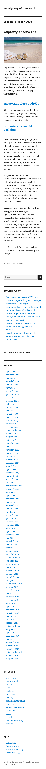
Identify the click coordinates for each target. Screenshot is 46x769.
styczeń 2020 (12, 574)
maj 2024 (10, 446)
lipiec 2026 (11, 371)
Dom (8, 688)
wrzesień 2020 (12, 561)
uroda (8, 714)
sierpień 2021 (12, 528)
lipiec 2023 (11, 469)
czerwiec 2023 (12, 473)
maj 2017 (10, 639)
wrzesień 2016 (12, 655)
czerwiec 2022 (12, 499)
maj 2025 (10, 411)
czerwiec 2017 (12, 636)
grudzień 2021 (12, 518)
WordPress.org (13, 753)
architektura (12, 678)
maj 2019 (10, 593)
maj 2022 (10, 502)
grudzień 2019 (12, 577)
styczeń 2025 (12, 420)
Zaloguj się (11, 743)
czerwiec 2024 (12, 443)
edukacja (10, 691)
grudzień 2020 (12, 554)
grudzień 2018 (12, 597)
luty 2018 (10, 619)
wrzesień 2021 (12, 525)
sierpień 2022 (12, 492)
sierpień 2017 (12, 629)
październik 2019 (14, 583)
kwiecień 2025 (12, 414)
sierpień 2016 (12, 659)
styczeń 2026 (12, 391)
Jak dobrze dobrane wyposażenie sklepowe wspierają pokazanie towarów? (21, 326)
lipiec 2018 (11, 606)
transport (10, 710)
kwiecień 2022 (12, 505)
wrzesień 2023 (12, 466)
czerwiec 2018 (12, 610)
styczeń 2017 (12, 646)
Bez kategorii (12, 681)
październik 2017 (14, 626)
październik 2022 (14, 486)
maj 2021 (10, 538)
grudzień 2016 (12, 649)
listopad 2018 (12, 600)
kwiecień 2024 (12, 450)
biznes (9, 684)
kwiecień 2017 (12, 642)
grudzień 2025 (12, 394)
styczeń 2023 (12, 479)
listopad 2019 (12, 580)
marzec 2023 (12, 476)
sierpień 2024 (12, 437)
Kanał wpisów (12, 746)
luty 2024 (10, 456)
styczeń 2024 (12, 459)
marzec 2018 (12, 616)
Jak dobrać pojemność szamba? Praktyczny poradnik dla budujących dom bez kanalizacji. (23, 316)
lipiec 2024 (11, 440)
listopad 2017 (12, 623)
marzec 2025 (12, 417)
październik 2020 (14, 557)
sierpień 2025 (12, 401)
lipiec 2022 (11, 495)
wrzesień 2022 (12, 489)
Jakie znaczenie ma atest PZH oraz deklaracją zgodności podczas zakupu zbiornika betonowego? (23, 300)
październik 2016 (14, 652)
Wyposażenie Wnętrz (16, 720)
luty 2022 (10, 512)
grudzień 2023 (12, 463)
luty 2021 (10, 548)
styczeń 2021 (12, 551)
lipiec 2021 (11, 531)
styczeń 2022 (12, 515)
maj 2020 (10, 567)
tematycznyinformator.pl (19, 8)
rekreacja (10, 704)
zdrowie (20, 263)
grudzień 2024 (12, 424)
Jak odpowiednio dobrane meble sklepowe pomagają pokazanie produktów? (21, 336)
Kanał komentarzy (14, 749)
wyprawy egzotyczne (20, 31)
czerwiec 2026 (12, 375)
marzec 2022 (12, 508)
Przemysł (10, 697)
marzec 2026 (12, 384)
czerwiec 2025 (12, 407)
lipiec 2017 (11, 632)
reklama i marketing (15, 701)
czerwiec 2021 (12, 535)
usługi (9, 717)
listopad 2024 (12, 427)
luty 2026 (10, 388)
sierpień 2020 (12, 564)
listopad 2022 (12, 482)
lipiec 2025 (11, 404)
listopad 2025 (12, 397)
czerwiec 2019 (12, 590)
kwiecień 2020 (12, 570)
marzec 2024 (12, 453)
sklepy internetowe (15, 707)
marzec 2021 (12, 544)
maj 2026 (10, 378)
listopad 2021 (12, 521)
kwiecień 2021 (12, 541)
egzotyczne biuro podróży (21, 103)
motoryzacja (12, 694)
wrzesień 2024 (12, 433)
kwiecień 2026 (12, 381)
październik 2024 (14, 430)
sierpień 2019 (12, 587)
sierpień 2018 (12, 603)
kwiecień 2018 (12, 613)
